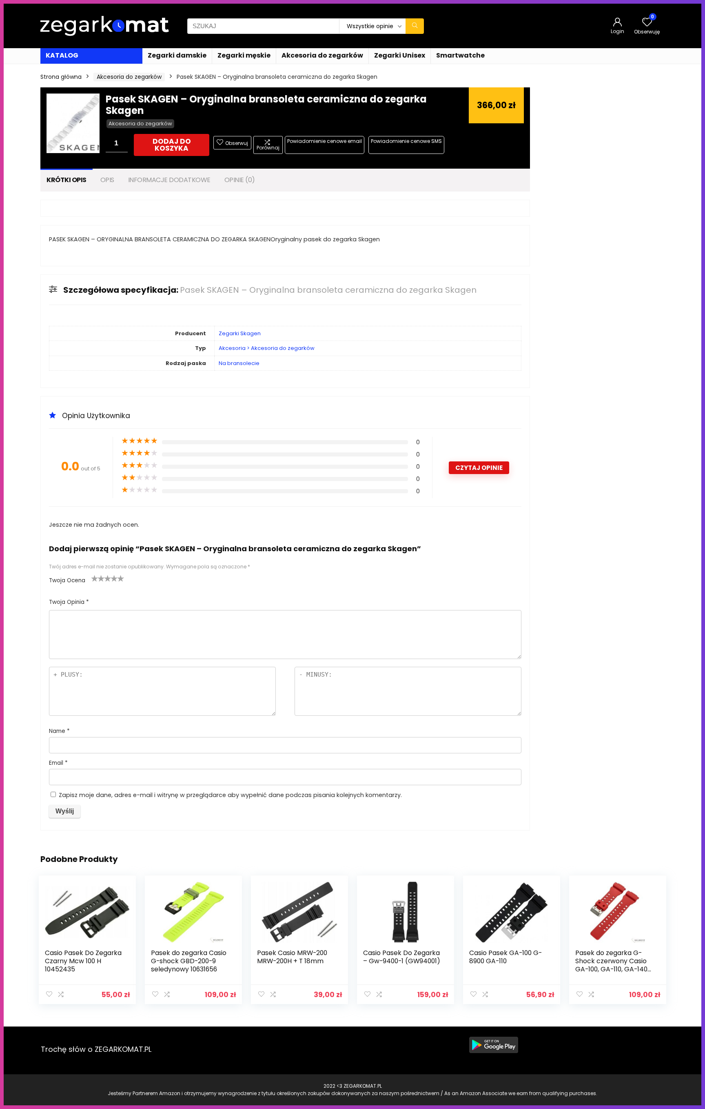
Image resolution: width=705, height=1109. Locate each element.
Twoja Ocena (67, 580)
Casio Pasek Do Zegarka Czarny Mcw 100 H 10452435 (83, 961)
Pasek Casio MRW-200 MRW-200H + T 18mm (292, 957)
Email (58, 763)
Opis (107, 180)
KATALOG (62, 55)
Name (59, 731)
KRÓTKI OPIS (66, 180)
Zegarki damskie (177, 55)
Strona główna (61, 77)
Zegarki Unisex (399, 55)
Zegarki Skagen (240, 333)
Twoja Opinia (69, 602)
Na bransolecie (239, 363)
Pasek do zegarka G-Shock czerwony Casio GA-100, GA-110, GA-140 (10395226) (611, 965)
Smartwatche (460, 55)
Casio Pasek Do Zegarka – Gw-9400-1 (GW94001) (401, 957)
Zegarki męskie (243, 55)
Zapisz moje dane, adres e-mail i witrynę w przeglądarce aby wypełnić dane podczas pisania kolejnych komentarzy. (230, 795)
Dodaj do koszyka (172, 144)
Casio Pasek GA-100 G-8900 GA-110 (505, 957)
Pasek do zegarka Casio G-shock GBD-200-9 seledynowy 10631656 (188, 961)
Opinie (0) (239, 180)
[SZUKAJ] (415, 26)
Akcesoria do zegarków (322, 55)
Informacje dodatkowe (169, 180)
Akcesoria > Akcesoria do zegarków (267, 348)
